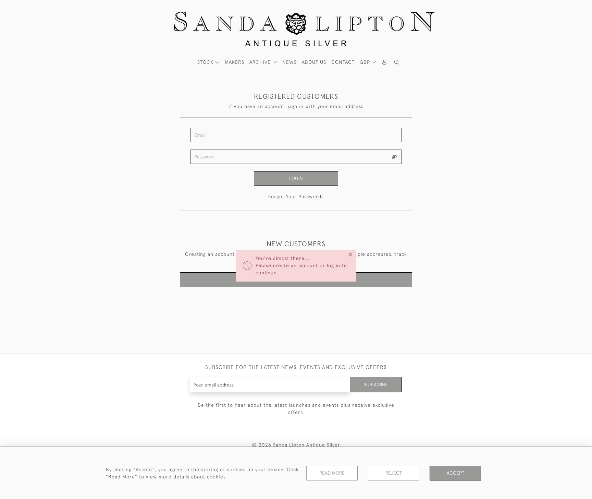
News (289, 62)
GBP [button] (366, 62)
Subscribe (376, 384)
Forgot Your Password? (296, 196)
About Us (314, 62)
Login (296, 178)
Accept (455, 473)
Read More (332, 473)
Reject (393, 473)
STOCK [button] (206, 62)
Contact (343, 62)
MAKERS (234, 62)
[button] (396, 62)
